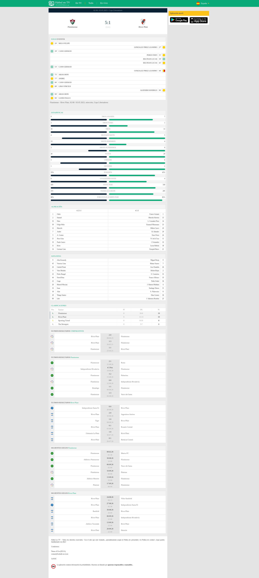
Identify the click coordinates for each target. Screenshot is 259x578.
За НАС (54, 559)
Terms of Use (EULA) (58, 551)
